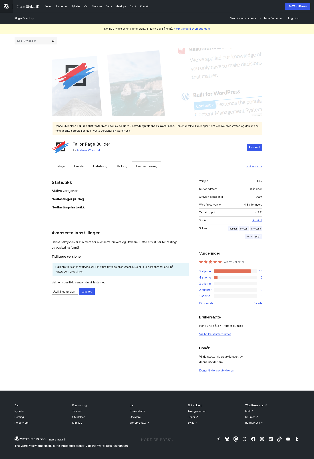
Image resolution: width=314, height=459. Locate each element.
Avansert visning (147, 166)
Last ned (254, 147)
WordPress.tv (139, 422)
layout (249, 236)
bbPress (251, 417)
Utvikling (121, 166)
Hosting (19, 417)
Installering (100, 166)
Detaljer (60, 166)
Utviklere (135, 417)
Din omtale (206, 303)
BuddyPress (254, 422)
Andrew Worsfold (88, 150)
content (244, 228)
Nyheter (19, 411)
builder (233, 228)
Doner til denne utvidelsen (216, 370)
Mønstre (77, 422)
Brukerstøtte (254, 166)
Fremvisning (79, 405)
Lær (132, 405)
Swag (193, 422)
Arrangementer (197, 411)
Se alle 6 (257, 220)
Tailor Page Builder (91, 144)
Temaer (77, 411)
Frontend (256, 228)
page (258, 236)
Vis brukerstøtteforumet (215, 334)
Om (17, 405)
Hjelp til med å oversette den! (192, 28)
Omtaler (79, 166)
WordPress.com (256, 405)
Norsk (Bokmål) (57, 439)
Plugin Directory (24, 18)
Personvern (22, 422)
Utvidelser (78, 417)
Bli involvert (195, 405)
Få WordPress (298, 6)
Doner (193, 417)
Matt (249, 411)
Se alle (258, 303)
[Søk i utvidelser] (53, 40)
